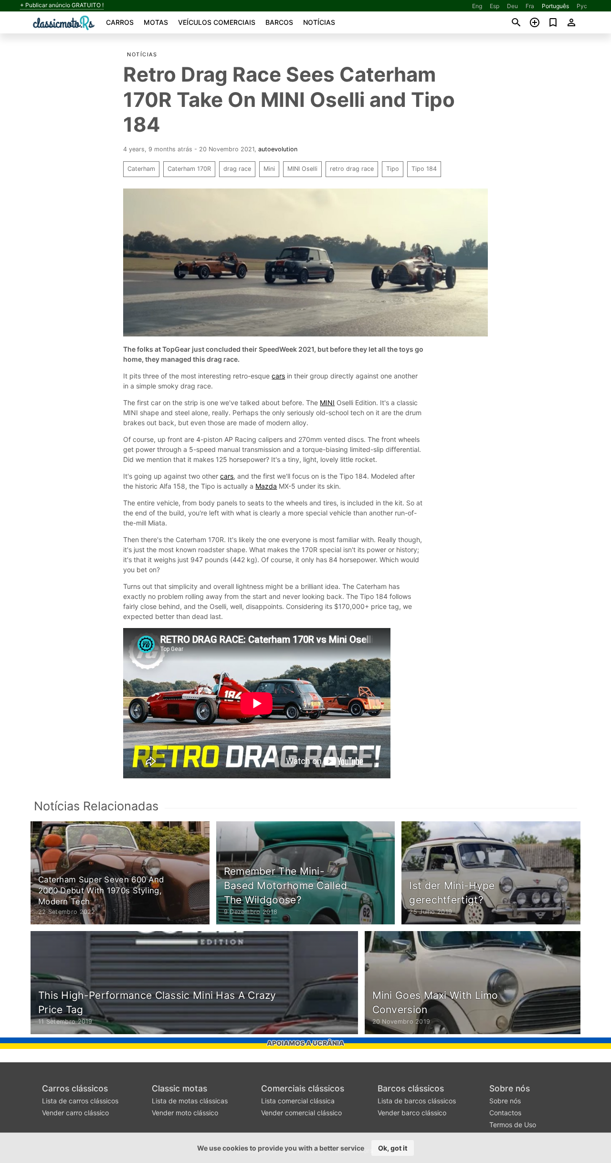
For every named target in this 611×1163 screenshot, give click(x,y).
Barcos (279, 22)
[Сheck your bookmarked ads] (553, 22)
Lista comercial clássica (298, 1101)
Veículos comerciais (216, 22)
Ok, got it (392, 1148)
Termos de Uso (512, 1125)
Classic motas (179, 1088)
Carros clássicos (75, 1088)
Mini (269, 168)
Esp (494, 6)
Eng (477, 6)
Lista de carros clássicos (80, 1101)
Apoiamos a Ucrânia (305, 1043)
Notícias (319, 22)
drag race (237, 168)
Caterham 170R (189, 168)
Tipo (392, 168)
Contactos (505, 1113)
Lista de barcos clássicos (417, 1101)
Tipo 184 (424, 168)
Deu (512, 6)
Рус (582, 6)
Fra (530, 6)
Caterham (141, 168)
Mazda (266, 486)
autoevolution (277, 149)
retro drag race (352, 168)
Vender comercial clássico (301, 1113)
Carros (120, 22)
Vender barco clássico (412, 1113)
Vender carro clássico (75, 1113)
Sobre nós (509, 1088)
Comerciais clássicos (302, 1088)
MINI (327, 402)
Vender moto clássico (185, 1113)
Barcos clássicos (411, 1088)
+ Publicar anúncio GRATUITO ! (62, 5)
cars (278, 376)
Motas (156, 22)
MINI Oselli (302, 168)
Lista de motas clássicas (190, 1101)
